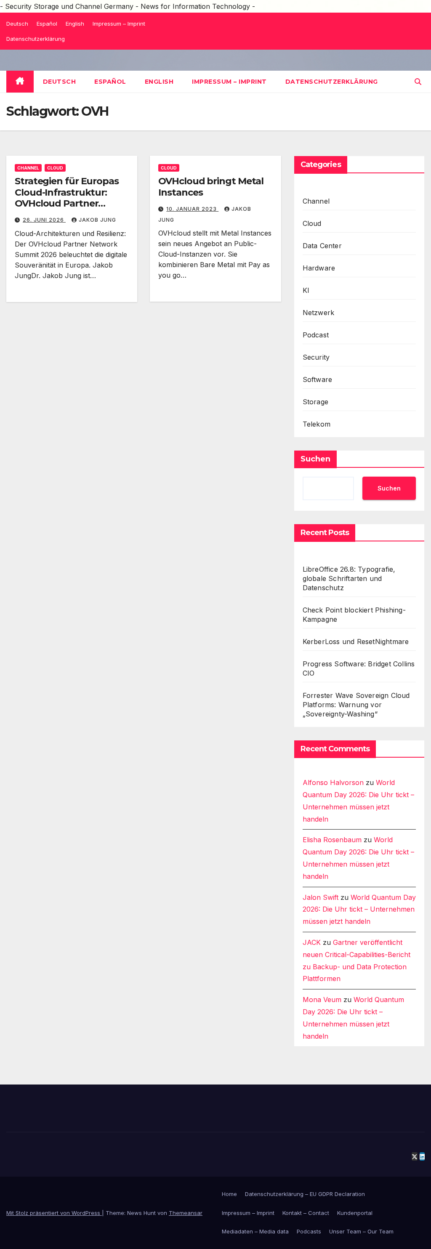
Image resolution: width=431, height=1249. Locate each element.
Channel (28, 167)
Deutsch (17, 23)
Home (229, 1194)
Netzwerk (319, 312)
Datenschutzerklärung (35, 38)
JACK (312, 942)
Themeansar (185, 1212)
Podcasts (309, 1231)
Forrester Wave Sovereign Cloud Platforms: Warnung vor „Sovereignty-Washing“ (356, 704)
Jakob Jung (97, 220)
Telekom (316, 424)
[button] (418, 81)
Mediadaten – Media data (255, 1231)
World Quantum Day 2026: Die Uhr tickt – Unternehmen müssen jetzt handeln (359, 909)
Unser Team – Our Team (361, 1231)
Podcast (316, 335)
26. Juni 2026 (44, 220)
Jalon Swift (320, 897)
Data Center (322, 245)
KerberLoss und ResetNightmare (356, 641)
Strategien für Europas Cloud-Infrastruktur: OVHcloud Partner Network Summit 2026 (67, 197)
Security (316, 357)
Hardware (319, 268)
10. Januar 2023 (192, 209)
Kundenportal (354, 1212)
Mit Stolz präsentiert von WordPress (54, 1212)
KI (306, 290)
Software (318, 379)
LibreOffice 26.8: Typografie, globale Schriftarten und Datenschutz (349, 578)
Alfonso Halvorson (333, 782)
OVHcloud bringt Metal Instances (210, 186)
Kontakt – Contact (305, 1212)
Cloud (55, 167)
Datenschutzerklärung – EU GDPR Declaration (305, 1194)
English (75, 23)
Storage (315, 402)
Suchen (315, 459)
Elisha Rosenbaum (332, 839)
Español (47, 23)
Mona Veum (322, 999)
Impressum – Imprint (119, 23)
